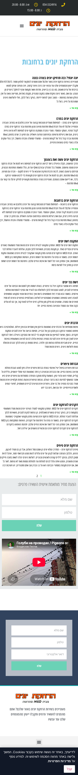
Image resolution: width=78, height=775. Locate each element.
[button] (22, 26)
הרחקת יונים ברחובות (66, 200)
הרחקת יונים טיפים (67, 445)
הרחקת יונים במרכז (67, 118)
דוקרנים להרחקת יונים (65, 404)
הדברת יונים (71, 322)
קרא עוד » (74, 108)
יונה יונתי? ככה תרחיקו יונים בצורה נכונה (55, 77)
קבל (69, 769)
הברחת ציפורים (69, 363)
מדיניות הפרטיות (59, 761)
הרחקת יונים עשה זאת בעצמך (61, 159)
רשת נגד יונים (70, 282)
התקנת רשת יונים (68, 241)
